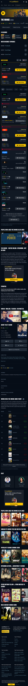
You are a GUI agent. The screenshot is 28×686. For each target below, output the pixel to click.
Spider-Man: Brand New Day (7, 642)
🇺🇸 (23, 60)
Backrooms (4, 640)
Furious (16, 639)
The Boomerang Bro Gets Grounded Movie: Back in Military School (7, 675)
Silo (15, 646)
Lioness (16, 642)
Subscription (9, 89)
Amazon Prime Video (6, 654)
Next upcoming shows (19, 664)
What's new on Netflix (19, 652)
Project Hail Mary (5, 644)
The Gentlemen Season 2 (19, 668)
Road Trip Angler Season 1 (20, 670)
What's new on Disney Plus (20, 658)
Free (16, 89)
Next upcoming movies (6, 664)
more (14, 243)
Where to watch (6, 27)
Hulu (3, 659)
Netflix (3, 652)
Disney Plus (4, 657)
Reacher (16, 644)
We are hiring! (5, 631)
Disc (26, 89)
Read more (3, 361)
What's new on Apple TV (19, 657)
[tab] (14, 46)
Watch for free (16, 27)
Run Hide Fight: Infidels (6, 666)
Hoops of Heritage (5, 670)
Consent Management (17, 630)
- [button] (5, 45)
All (3, 89)
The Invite (4, 646)
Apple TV (3, 655)
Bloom (3, 672)
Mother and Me (5, 668)
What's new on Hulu (19, 660)
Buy (21, 89)
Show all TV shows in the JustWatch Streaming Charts (14, 465)
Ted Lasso (16, 640)
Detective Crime (22, 374)
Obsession (4, 639)
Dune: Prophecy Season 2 (20, 666)
